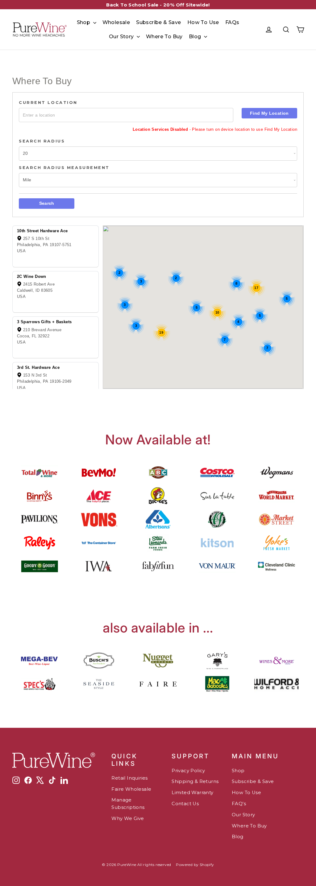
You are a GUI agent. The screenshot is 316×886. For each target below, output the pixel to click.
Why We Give (127, 818)
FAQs (232, 22)
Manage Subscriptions (127, 803)
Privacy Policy (188, 770)
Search (46, 203)
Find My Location (269, 113)
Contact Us (185, 803)
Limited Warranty (192, 792)
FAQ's (239, 803)
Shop (84, 22)
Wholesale (116, 22)
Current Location (48, 102)
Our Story (122, 36)
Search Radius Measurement (64, 167)
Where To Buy (164, 36)
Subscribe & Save (158, 22)
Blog (195, 36)
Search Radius (42, 141)
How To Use (203, 22)
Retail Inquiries (129, 778)
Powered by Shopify (195, 864)
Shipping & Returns (195, 781)
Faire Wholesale (131, 789)
